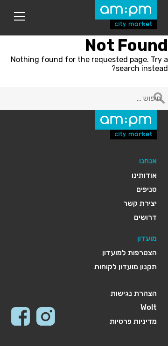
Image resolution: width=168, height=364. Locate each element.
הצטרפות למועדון (129, 252)
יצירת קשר (140, 203)
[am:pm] (126, 14)
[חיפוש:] (84, 98)
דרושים (145, 217)
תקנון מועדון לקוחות (125, 266)
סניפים (146, 189)
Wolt (148, 307)
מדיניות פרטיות (133, 321)
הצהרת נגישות (134, 293)
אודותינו (144, 175)
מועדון (147, 238)
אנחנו (148, 160)
